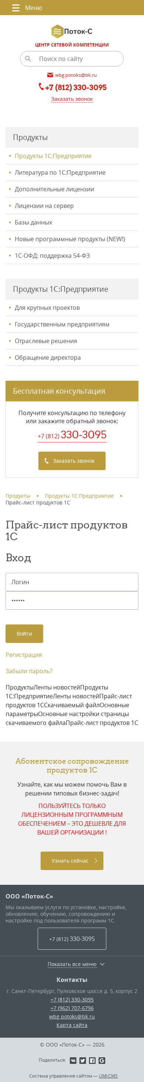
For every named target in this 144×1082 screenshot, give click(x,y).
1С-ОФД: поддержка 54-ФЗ (52, 255)
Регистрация (24, 655)
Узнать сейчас (70, 860)
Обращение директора (48, 357)
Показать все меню (72, 964)
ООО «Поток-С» (29, 896)
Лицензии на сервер (44, 206)
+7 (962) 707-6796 (72, 1007)
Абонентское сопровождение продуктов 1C (72, 765)
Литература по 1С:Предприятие (60, 172)
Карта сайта (72, 1024)
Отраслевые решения (46, 341)
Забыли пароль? (29, 671)
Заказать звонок (72, 98)
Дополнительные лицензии (54, 189)
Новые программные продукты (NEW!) (70, 239)
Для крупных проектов (47, 308)
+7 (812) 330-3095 (72, 999)
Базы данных (33, 222)
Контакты (72, 980)
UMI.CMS (108, 1076)
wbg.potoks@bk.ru (72, 1016)
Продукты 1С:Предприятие (53, 156)
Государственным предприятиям (62, 324)
